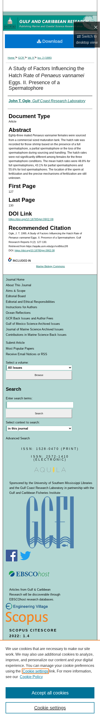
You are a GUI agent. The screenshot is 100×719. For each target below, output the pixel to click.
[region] (50, 679)
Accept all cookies (50, 692)
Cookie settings (35, 671)
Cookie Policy (31, 677)
